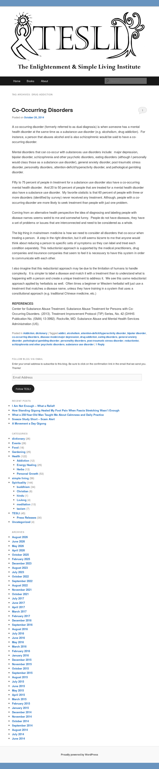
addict (62, 333)
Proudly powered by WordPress (79, 754)
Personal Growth (27, 473)
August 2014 (20, 730)
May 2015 (18, 690)
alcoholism (73, 333)
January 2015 (20, 708)
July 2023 (18, 572)
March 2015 (19, 699)
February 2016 (21, 651)
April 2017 (18, 607)
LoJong (21, 500)
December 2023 (21, 563)
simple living (20, 478)
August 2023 (20, 568)
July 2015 (18, 681)
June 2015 (18, 686)
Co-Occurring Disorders (42, 110)
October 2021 (20, 594)
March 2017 (19, 611)
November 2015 (22, 664)
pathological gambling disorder (41, 340)
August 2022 (20, 585)
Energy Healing (26, 465)
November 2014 (22, 716)
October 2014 (20, 721)
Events (16, 443)
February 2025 (21, 559)
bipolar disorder (136, 333)
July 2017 (18, 598)
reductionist (132, 340)
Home (16, 81)
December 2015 (21, 660)
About (44, 81)
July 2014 (18, 734)
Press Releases (26, 517)
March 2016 (19, 646)
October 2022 (20, 576)
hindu (20, 495)
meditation (23, 504)
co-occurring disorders (25, 337)
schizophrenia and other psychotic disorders (38, 344)
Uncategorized (21, 522)
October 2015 (20, 668)
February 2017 (21, 616)
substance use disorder (80, 344)
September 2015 (22, 673)
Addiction (28, 333)
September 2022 (22, 581)
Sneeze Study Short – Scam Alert (33, 419)
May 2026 (18, 546)
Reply (100, 344)
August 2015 (20, 677)
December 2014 (21, 712)
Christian (22, 491)
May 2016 (18, 642)
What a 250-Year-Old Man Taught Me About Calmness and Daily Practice (58, 415)
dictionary (41, 333)
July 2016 (18, 633)
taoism (21, 509)
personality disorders (73, 340)
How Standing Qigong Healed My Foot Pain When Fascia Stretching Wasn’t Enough (65, 410)
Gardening (18, 452)
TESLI (16, 513)
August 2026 (20, 537)
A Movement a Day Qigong (29, 423)
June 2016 (18, 638)
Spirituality (19, 482)
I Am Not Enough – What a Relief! (33, 406)
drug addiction (88, 337)
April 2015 (18, 695)
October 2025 (20, 555)
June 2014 (18, 738)
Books (30, 81)
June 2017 (18, 603)
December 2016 (21, 620)
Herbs (20, 469)
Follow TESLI (23, 389)
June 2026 (18, 541)
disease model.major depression (59, 337)
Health (16, 456)
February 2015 (21, 703)
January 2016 (20, 655)
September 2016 (22, 625)
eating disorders (107, 337)
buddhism (23, 487)
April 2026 (18, 550)
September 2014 (22, 725)
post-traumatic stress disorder (105, 340)
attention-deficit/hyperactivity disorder (103, 333)
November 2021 (22, 590)
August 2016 (20, 629)
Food (15, 447)
